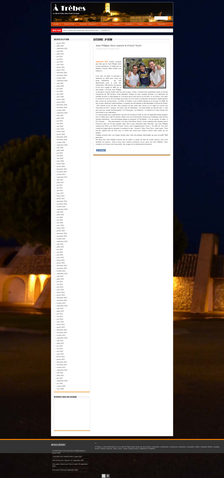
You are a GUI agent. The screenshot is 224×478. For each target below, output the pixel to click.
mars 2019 (60, 129)
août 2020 (60, 83)
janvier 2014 (61, 295)
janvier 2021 (61, 70)
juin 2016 (60, 217)
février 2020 (61, 99)
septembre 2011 (62, 370)
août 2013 (60, 308)
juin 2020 (60, 89)
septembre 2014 (62, 273)
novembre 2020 (62, 75)
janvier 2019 (61, 134)
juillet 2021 (60, 54)
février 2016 (61, 228)
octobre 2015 (61, 239)
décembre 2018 (62, 137)
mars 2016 (60, 225)
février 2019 (61, 131)
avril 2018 (60, 158)
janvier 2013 (61, 327)
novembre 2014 (62, 268)
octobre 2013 (61, 303)
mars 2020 (60, 97)
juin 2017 (60, 185)
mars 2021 (60, 64)
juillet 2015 (60, 247)
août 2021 (60, 51)
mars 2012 (60, 354)
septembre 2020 (62, 81)
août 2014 (60, 276)
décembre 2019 (62, 105)
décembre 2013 (62, 298)
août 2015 (60, 244)
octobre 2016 (61, 206)
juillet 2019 (60, 118)
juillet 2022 (60, 46)
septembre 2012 (62, 338)
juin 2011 (60, 378)
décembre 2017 (62, 169)
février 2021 (61, 67)
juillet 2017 (60, 182)
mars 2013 (60, 322)
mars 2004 (60, 389)
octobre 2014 (61, 271)
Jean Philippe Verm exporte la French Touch (118, 45)
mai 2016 (60, 220)
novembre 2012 (62, 332)
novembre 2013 (62, 300)
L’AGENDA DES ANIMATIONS (62, 456)
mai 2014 (60, 284)
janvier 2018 (61, 166)
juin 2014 (60, 282)
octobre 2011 (61, 367)
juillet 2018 (60, 150)
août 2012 (60, 340)
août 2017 (60, 180)
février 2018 (61, 164)
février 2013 (61, 324)
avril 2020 (60, 94)
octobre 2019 (61, 110)
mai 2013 (60, 316)
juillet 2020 (60, 86)
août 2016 (60, 212)
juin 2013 (60, 314)
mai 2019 (60, 123)
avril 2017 (60, 190)
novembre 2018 (62, 139)
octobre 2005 (61, 386)
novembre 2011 (62, 365)
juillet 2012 (60, 343)
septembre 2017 (62, 177)
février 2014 (61, 292)
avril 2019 (60, 126)
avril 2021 (60, 62)
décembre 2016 (62, 201)
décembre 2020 (62, 73)
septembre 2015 (62, 241)
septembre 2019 (62, 113)
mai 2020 (60, 91)
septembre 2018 (62, 145)
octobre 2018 (61, 142)
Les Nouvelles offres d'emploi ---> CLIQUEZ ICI (79, 30)
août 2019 (60, 115)
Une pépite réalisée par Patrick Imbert (65, 464)
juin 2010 (60, 383)
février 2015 (61, 260)
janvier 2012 (61, 359)
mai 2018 (60, 156)
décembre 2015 (62, 233)
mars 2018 (60, 161)
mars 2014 (60, 290)
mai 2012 (60, 349)
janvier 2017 (61, 198)
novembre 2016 (62, 204)
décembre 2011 (62, 362)
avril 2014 (60, 287)
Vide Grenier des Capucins (61, 460)
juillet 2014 (60, 279)
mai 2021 (60, 59)
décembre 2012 (62, 330)
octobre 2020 (61, 78)
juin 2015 (60, 249)
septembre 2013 (62, 306)
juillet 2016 (60, 215)
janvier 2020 (61, 102)
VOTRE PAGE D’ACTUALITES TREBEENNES (68, 451)
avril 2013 (60, 319)
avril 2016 (60, 223)
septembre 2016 (62, 209)
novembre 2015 (62, 236)
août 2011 (60, 373)
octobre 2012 (61, 335)
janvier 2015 (61, 263)
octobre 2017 (61, 174)
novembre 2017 (62, 172)
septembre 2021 (62, 48)
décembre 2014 (62, 265)
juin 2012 (60, 346)
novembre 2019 (62, 107)
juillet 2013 (60, 311)
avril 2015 (60, 255)
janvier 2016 (61, 231)
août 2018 (60, 148)
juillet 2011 (60, 375)
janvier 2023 (61, 43)
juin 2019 (60, 121)
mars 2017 (60, 193)
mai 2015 (60, 252)
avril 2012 (60, 351)
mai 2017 (60, 188)
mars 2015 (60, 257)
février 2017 (61, 196)
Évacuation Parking (58, 470)
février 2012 (61, 357)
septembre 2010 (62, 381)
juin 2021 (60, 56)
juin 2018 (60, 153)
